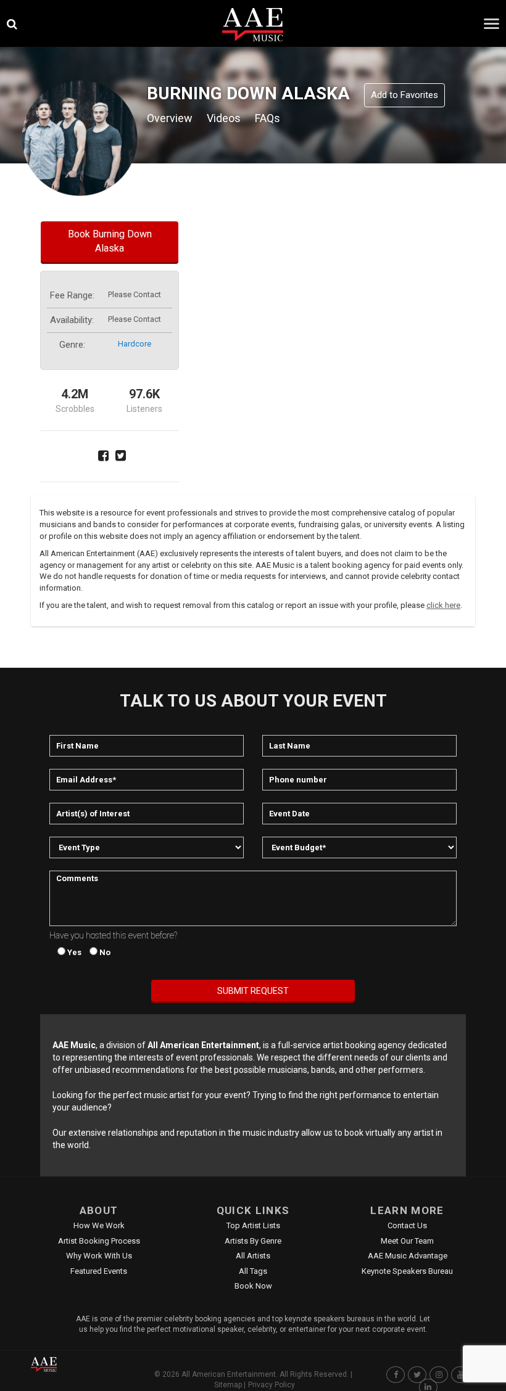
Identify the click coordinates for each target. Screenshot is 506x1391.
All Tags (253, 1271)
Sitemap (228, 1385)
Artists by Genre (253, 1240)
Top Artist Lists (253, 1225)
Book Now (253, 1285)
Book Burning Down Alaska (110, 241)
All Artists (253, 1255)
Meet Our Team (407, 1240)
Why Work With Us (99, 1255)
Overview (170, 118)
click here (443, 605)
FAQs (267, 118)
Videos (224, 118)
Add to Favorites (404, 95)
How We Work (99, 1225)
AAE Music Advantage (407, 1255)
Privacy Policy (271, 1385)
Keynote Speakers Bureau (407, 1271)
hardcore (134, 343)
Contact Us (407, 1225)
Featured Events (98, 1271)
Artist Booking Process (99, 1240)
